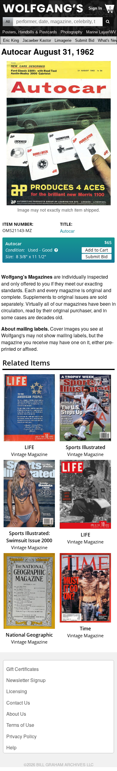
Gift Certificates (22, 668)
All (8, 22)
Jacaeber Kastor (36, 40)
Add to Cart (96, 250)
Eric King (11, 40)
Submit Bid (84, 40)
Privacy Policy (21, 736)
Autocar (67, 231)
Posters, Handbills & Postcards (29, 32)
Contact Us (18, 702)
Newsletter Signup (26, 680)
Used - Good (40, 250)
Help (11, 747)
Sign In (95, 8)
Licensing (16, 691)
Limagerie (63, 40)
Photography (71, 32)
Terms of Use (20, 724)
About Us (16, 713)
